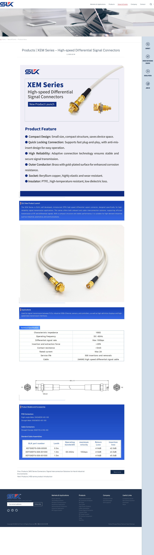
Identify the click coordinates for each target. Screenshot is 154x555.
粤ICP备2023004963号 (41, 524)
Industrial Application (58, 508)
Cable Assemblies (84, 508)
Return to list (117, 472)
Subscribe (38, 504)
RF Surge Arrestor (57, 510)
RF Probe (81, 502)
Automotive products (85, 498)
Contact (142, 4)
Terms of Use (125, 524)
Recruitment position (129, 500)
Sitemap (132, 524)
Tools (80, 518)
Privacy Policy (117, 524)
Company (134, 4)
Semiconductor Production (59, 506)
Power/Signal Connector (86, 510)
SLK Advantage (107, 500)
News (124, 504)
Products (112, 4)
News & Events (123, 4)
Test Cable (82, 504)
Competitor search (128, 498)
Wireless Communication (59, 502)
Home (4, 39)
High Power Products (85, 506)
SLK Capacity (107, 502)
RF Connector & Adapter (86, 500)
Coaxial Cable (83, 512)
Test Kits (81, 520)
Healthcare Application (58, 504)
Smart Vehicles (56, 498)
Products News (22, 39)
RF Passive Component (85, 516)
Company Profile (108, 498)
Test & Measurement (57, 500)
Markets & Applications (98, 4)
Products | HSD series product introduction (36, 476)
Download (125, 502)
